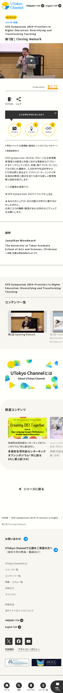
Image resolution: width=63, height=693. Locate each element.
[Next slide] (58, 322)
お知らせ (9, 588)
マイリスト (10, 594)
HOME (5, 517)
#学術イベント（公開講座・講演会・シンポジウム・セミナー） (31, 145)
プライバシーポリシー (29, 649)
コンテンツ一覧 (13, 575)
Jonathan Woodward (20, 240)
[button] (14, 130)
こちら (49, 193)
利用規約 (9, 649)
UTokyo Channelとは (16, 563)
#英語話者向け (12, 150)
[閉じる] (56, 113)
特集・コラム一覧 (14, 581)
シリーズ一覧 (11, 569)
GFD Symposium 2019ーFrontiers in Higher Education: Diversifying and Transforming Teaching (28, 30)
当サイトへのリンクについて (19, 610)
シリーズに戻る (34, 489)
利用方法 (9, 604)
